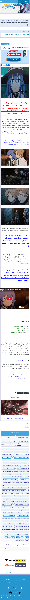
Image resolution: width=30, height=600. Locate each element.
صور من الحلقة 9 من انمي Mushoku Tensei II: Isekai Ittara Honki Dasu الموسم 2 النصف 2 (15, 509)
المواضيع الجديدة (22, 579)
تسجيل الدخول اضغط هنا (6, 24)
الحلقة (27, 540)
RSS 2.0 (21, 576)
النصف (17, 540)
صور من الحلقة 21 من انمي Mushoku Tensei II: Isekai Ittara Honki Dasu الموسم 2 (15, 534)
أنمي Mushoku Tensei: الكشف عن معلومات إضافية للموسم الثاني (18, 444)
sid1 (3, 441)
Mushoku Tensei (25, 452)
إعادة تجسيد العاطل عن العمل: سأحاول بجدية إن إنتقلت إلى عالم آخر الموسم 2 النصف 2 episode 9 (15, 487)
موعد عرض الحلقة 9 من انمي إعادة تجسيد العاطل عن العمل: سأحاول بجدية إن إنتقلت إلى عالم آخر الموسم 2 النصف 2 (16, 501)
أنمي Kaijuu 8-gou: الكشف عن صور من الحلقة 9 (20, 544)
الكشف (6, 537)
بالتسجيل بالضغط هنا (16, 24)
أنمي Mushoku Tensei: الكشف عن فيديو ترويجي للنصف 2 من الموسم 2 (18, 438)
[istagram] (13, 588)
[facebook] (20, 588)
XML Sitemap (8, 579)
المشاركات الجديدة (17, 4)
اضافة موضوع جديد (24, 41)
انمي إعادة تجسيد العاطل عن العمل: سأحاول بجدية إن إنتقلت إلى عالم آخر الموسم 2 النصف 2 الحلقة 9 (15, 460)
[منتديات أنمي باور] (15, 592)
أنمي (22, 537)
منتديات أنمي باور (11, 20)
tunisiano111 (3, 438)
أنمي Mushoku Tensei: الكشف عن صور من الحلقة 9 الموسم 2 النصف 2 (15, 47)
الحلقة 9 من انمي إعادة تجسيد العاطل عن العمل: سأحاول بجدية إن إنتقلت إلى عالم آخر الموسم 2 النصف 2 (15, 474)
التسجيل (25, 1)
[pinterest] (9, 588)
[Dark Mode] (3, 1)
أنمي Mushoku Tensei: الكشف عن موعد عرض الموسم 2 (18, 441)
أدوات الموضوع (5, 44)
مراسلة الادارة (8, 576)
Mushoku (13, 537)
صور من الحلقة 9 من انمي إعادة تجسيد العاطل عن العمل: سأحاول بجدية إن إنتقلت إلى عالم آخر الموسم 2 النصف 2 (15, 518)
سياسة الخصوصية (22, 583)
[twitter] (16, 588)
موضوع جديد (7, 4)
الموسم (22, 540)
